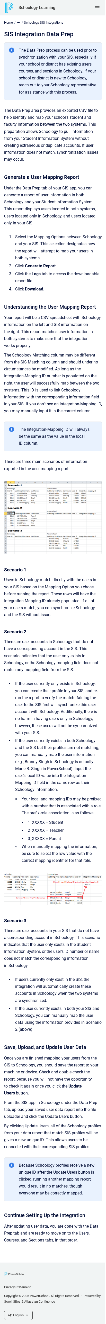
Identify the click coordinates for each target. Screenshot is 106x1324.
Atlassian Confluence (39, 1301)
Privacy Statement (17, 1287)
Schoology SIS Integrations (43, 22)
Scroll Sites (12, 1301)
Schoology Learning (37, 7)
